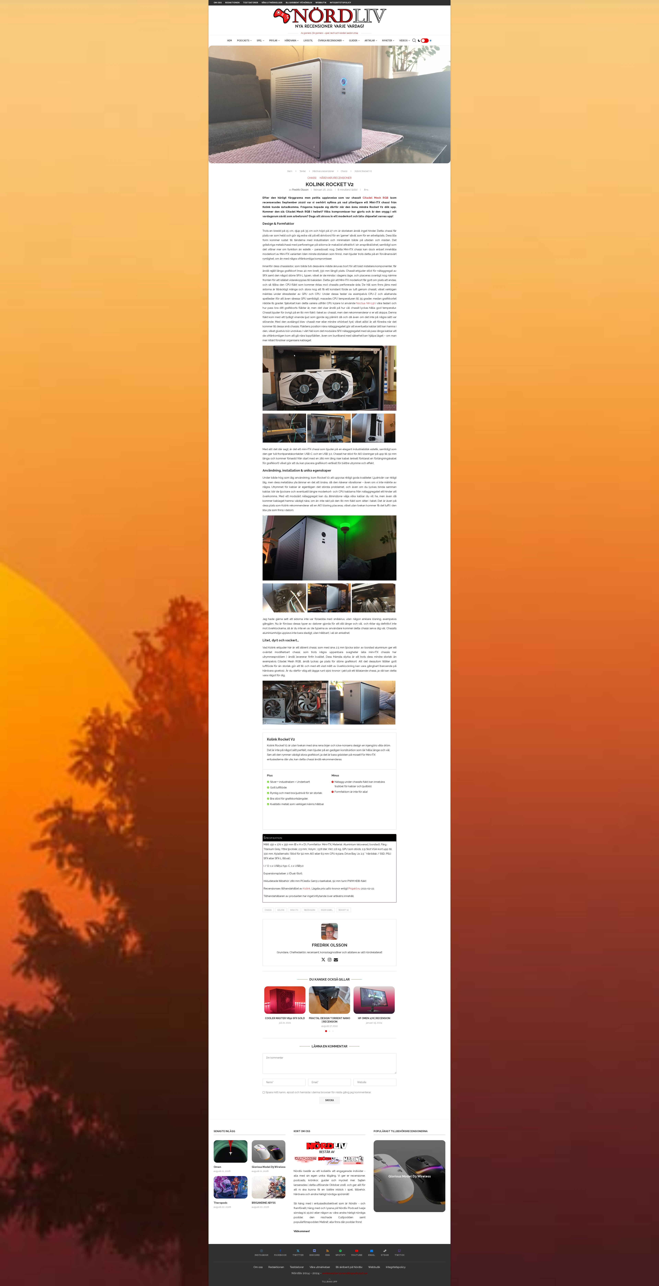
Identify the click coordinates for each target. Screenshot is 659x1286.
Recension (309, 910)
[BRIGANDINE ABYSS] (269, 1187)
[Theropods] (230, 1187)
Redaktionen (232, 3)
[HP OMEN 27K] (374, 1000)
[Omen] (230, 1151)
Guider (353, 40)
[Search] (414, 40)
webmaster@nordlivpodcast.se (345, 1273)
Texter (303, 171)
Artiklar (370, 40)
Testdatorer (250, 3)
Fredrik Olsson (300, 189)
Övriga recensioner (330, 40)
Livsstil (308, 40)
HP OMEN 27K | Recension (374, 1018)
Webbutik (320, 3)
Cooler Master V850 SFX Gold (285, 1018)
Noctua (361, 303)
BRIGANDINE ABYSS (264, 1202)
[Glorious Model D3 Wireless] (269, 1151)
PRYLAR (273, 40)
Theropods (220, 1202)
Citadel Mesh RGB (375, 197)
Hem (229, 40)
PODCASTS (243, 40)
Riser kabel (327, 910)
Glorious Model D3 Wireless (268, 1167)
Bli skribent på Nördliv (299, 3)
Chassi (344, 171)
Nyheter (387, 40)
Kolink (306, 888)
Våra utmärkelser (272, 3)
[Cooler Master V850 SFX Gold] (284, 1000)
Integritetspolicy (340, 3)
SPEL (259, 40)
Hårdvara (290, 40)
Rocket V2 (344, 910)
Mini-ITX (294, 910)
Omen (217, 1167)
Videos (403, 40)
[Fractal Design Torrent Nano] (329, 1000)
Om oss (218, 3)
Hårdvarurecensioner (323, 171)
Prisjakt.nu (354, 888)
